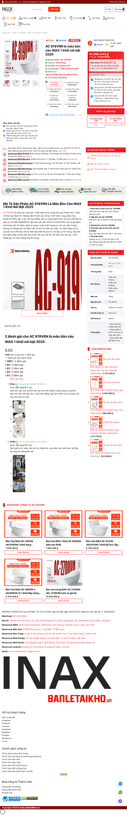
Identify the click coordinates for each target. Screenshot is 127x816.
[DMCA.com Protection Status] (29, 798)
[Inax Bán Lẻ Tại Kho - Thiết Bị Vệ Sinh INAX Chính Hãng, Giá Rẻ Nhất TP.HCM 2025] (9, 9)
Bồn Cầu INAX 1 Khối (37, 32)
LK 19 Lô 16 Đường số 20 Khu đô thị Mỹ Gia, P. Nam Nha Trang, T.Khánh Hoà (60, 633)
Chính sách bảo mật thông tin (14, 765)
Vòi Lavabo (78, 18)
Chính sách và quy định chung (15, 753)
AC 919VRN (8, 212)
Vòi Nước (96, 18)
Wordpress (6, 738)
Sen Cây (111, 18)
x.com (4, 741)
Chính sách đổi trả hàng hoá (14, 768)
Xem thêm (62, 151)
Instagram (6, 720)
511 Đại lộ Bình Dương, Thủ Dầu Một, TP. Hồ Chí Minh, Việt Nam (55, 638)
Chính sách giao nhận (11, 762)
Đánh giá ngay (16, 379)
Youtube (5, 726)
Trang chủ (6, 32)
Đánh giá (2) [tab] (12, 325)
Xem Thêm (42, 313)
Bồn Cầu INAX (19, 32)
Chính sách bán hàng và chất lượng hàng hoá (21, 756)
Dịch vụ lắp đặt (8, 717)
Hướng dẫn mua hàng (11, 787)
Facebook (6, 729)
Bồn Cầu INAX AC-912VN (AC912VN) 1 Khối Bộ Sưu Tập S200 (102, 545)
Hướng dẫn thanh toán (11, 790)
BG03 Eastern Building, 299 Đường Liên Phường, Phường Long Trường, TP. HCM (56, 625)
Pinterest (6, 723)
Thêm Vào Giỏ (23, 552)
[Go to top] (2, 811)
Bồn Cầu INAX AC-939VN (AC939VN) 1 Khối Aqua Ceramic (19, 545)
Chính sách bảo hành (11, 759)
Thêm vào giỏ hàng (106, 111)
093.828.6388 (19, 616)
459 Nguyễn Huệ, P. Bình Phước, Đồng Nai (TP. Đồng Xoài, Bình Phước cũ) (60, 642)
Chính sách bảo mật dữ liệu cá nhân (17, 771)
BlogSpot (6, 732)
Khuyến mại (7, 792)
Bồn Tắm (47, 18)
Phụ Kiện (26, 24)
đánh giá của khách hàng (19, 358)
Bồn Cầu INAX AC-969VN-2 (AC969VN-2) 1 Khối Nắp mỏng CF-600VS (22, 593)
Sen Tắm (11, 24)
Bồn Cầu (10, 18)
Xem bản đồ (27, 156)
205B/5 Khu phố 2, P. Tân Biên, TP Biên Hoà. (43, 629)
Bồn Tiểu (62, 18)
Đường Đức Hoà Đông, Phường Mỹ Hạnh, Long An (45, 647)
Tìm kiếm (54, 9)
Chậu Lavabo (28, 18)
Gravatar (5, 735)
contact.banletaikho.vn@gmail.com (24, 651)
